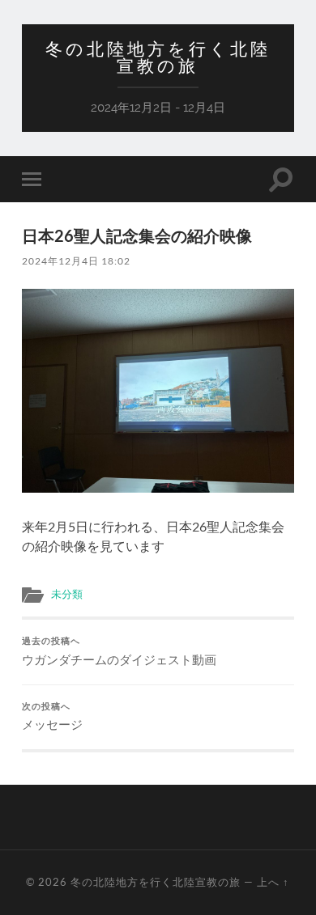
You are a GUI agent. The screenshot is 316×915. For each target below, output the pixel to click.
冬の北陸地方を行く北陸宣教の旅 (158, 57)
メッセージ (52, 716)
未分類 (67, 593)
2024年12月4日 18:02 (76, 261)
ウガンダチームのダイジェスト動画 (119, 651)
